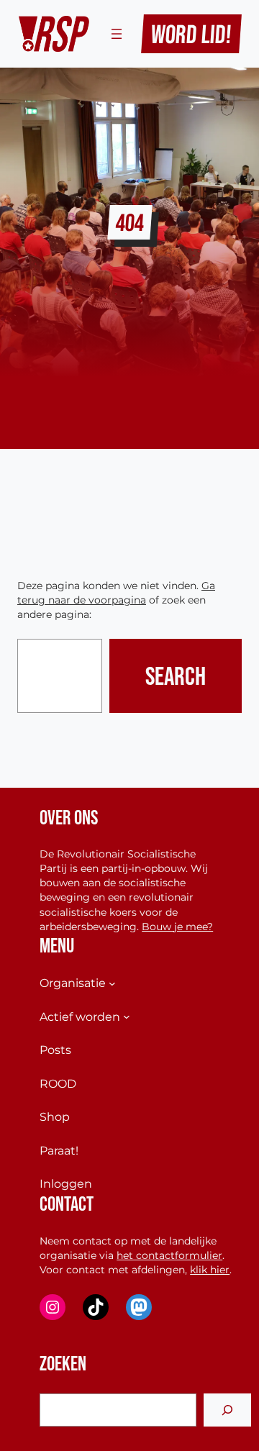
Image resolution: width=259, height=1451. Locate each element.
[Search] (227, 1410)
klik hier (210, 1269)
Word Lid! (191, 33)
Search (175, 675)
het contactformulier (169, 1255)
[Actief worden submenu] (126, 1016)
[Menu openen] (116, 33)
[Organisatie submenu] (112, 983)
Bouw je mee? (177, 926)
